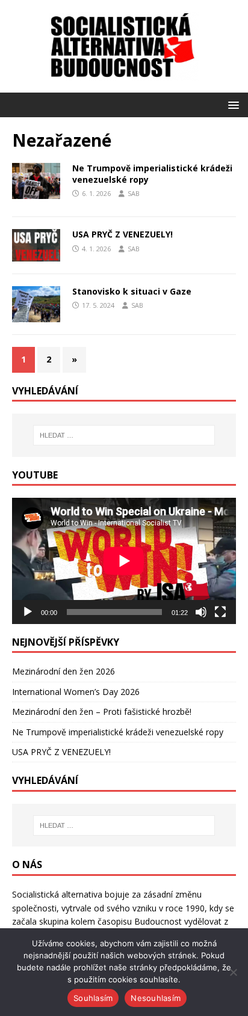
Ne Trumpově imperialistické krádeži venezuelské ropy (152, 173)
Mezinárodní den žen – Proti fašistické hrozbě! (101, 711)
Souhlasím (93, 998)
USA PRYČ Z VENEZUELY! (122, 234)
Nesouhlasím (156, 998)
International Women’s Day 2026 (76, 691)
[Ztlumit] (201, 612)
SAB (134, 193)
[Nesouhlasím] (233, 972)
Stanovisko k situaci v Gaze (131, 291)
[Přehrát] (28, 612)
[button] (231, 104)
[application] (124, 560)
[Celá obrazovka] (220, 612)
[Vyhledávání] (124, 435)
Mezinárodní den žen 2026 (63, 671)
